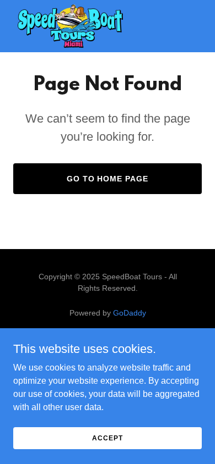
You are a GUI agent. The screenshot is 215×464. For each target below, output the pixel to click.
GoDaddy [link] (129, 312)
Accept (107, 437)
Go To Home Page (108, 178)
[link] (70, 26)
